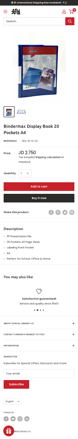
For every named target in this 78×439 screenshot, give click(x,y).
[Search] (69, 21)
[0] (71, 11)
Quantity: (10, 173)
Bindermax (10, 141)
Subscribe (16, 384)
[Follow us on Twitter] (13, 418)
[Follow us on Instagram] (19, 418)
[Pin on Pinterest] (58, 212)
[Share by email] (71, 212)
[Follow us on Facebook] (6, 418)
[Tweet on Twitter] (64, 212)
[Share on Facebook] (51, 212)
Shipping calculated (47, 157)
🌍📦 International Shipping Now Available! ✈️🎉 (39, 2)
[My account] (64, 12)
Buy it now (39, 198)
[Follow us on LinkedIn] (26, 418)
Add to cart (39, 186)
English (10, 401)
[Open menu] (5, 11)
